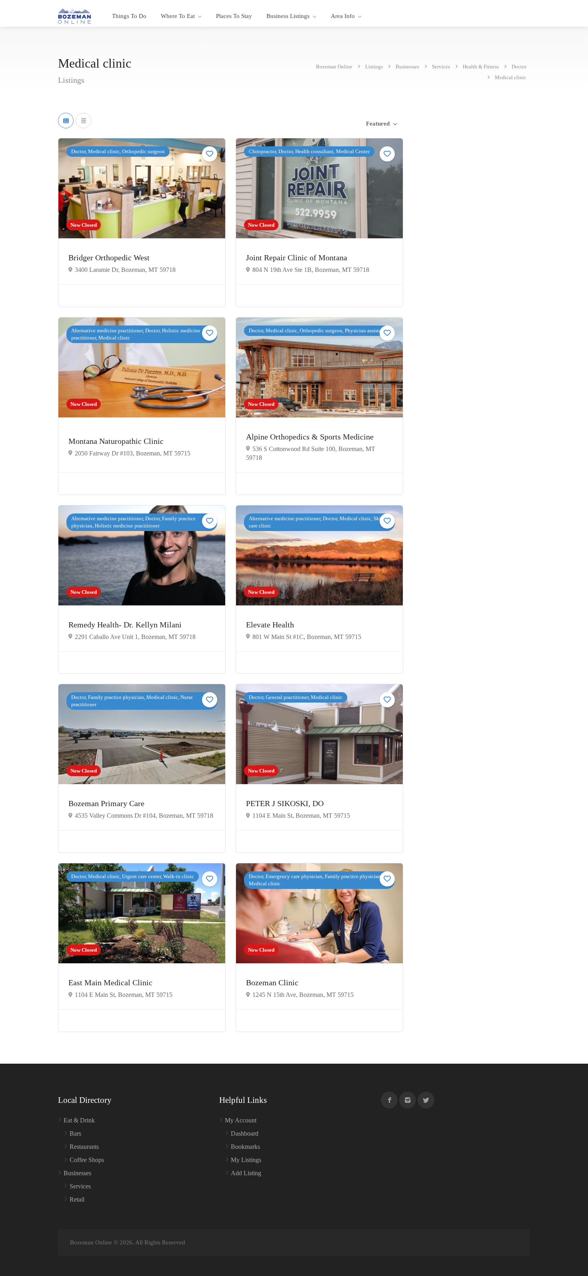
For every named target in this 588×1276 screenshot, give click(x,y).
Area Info (343, 16)
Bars (75, 1133)
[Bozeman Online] (74, 15)
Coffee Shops (87, 1159)
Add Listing (246, 1173)
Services (80, 1186)
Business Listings (288, 16)
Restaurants (84, 1146)
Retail (77, 1199)
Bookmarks (245, 1146)
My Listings (246, 1159)
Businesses (77, 1173)
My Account (240, 1120)
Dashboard (244, 1133)
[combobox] (381, 123)
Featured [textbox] (378, 123)
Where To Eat (178, 16)
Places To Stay (234, 16)
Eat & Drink (79, 1120)
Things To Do (129, 16)
